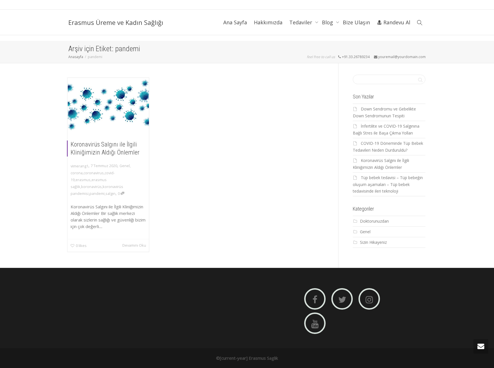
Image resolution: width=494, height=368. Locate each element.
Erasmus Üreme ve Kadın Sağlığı (115, 22)
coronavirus (93, 172)
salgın (110, 193)
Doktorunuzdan (374, 221)
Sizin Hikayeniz (373, 242)
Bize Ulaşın (356, 22)
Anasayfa (75, 56)
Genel (124, 165)
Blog (328, 22)
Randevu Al (396, 22)
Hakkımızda (268, 22)
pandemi (97, 193)
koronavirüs (91, 186)
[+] (108, 105)
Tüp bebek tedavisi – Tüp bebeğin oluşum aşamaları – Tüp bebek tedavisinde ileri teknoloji (388, 184)
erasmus (83, 179)
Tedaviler (301, 22)
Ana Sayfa (235, 22)
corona (77, 172)
